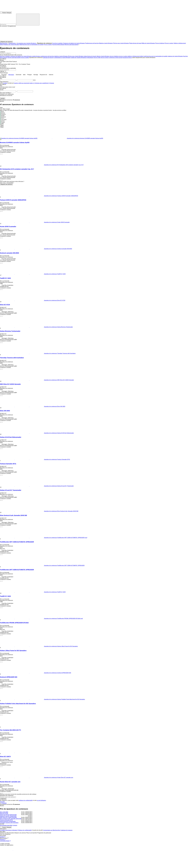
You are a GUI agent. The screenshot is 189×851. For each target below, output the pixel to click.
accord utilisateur (41, 800)
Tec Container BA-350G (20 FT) (10, 730)
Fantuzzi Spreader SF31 (8, 463)
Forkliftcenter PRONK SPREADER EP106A (14, 622)
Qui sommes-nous (5, 825)
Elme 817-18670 (5, 756)
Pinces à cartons (169, 43)
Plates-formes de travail (135, 43)
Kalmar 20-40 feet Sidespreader (10, 437)
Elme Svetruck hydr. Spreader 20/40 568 (13, 515)
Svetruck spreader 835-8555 (9, 253)
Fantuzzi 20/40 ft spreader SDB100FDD (13, 200)
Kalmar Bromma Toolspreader (10, 331)
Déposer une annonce (6, 184)
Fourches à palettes (57, 43)
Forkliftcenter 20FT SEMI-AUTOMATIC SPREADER (17, 569)
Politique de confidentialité (25, 830)
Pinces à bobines (159, 43)
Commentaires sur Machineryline (51, 830)
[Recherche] (27, 19)
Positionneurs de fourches (92, 43)
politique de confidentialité (25, 800)
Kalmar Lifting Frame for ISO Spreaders (13, 650)
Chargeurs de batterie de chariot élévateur (74, 43)
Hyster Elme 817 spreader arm (10, 781)
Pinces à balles (48, 44)
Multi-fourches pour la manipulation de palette (31, 44)
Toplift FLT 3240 (5, 278)
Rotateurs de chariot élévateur (11, 44)
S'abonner (3, 798)
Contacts (14, 825)
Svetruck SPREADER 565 (8, 677)
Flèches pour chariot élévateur (121, 43)
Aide (11, 825)
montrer (3, 98)
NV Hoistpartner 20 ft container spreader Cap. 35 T (17, 169)
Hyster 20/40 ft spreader (8, 226)
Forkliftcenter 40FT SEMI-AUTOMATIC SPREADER (17, 542)
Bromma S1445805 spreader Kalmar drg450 (14, 142)
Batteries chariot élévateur (106, 43)
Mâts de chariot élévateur (148, 43)
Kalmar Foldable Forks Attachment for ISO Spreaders (18, 703)
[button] (94, 34)
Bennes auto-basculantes (71, 44)
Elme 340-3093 (5, 410)
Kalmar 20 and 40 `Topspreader (10, 490)
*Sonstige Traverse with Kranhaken (12, 357)
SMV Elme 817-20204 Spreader (10, 384)
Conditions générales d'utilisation (8, 830)
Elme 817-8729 (5, 304)
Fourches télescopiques (58, 44)
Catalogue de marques (66, 830)
